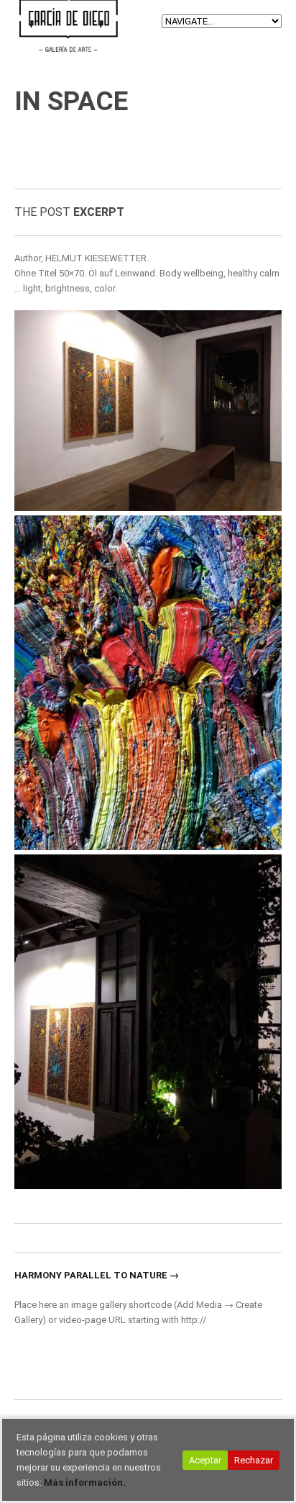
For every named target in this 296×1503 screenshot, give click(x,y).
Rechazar (253, 1460)
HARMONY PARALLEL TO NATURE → (96, 1275)
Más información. (85, 1482)
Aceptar (205, 1460)
